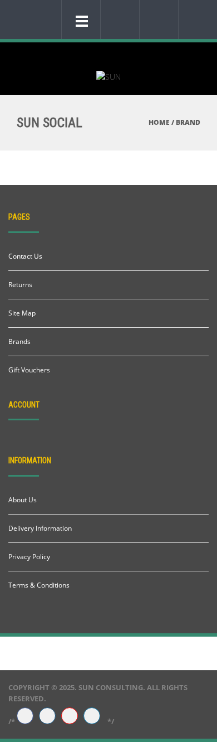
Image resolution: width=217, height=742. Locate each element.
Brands (19, 341)
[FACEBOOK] (25, 716)
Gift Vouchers (29, 370)
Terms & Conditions (39, 585)
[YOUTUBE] (69, 716)
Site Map (22, 313)
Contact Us (25, 256)
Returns (20, 284)
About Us (22, 500)
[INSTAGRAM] (47, 716)
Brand (188, 122)
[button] (117, 19)
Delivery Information (40, 528)
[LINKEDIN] (91, 716)
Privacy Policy (29, 556)
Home (159, 122)
